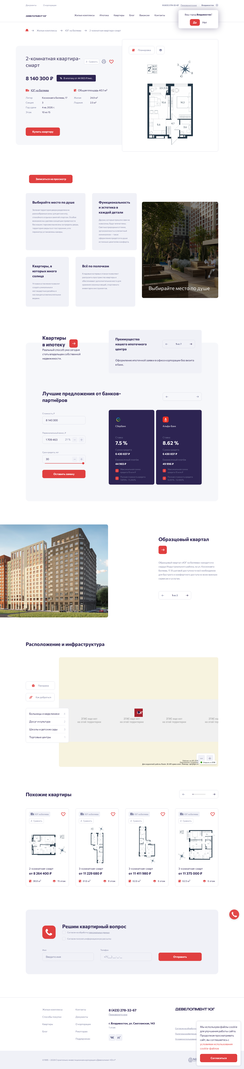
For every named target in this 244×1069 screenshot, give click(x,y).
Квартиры (119, 15)
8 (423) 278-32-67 (170, 5)
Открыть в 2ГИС (209, 762)
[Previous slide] (166, 344)
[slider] (83, 463)
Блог (131, 15)
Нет (204, 22)
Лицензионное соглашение (189, 762)
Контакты (160, 15)
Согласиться (219, 1058)
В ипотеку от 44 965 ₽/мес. (76, 78)
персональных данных (99, 932)
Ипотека (104, 15)
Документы (31, 5)
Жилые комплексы (84, 15)
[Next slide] (190, 344)
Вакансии (144, 15)
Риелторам (81, 1031)
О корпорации (49, 5)
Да (195, 22)
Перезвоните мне (189, 5)
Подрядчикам (83, 1038)
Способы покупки (51, 1016)
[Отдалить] (201, 758)
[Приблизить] (209, 758)
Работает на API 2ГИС (191, 761)
